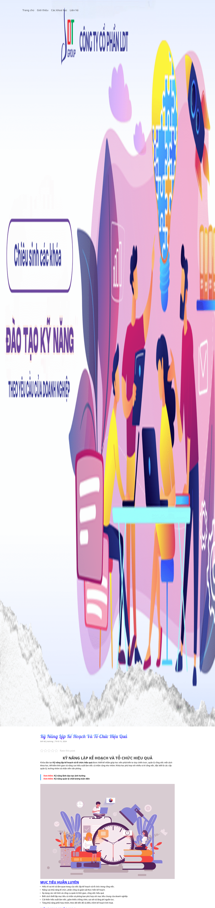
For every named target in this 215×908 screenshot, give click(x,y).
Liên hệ (74, 10)
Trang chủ (28, 10)
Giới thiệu (42, 10)
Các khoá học (59, 10)
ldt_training (48, 741)
